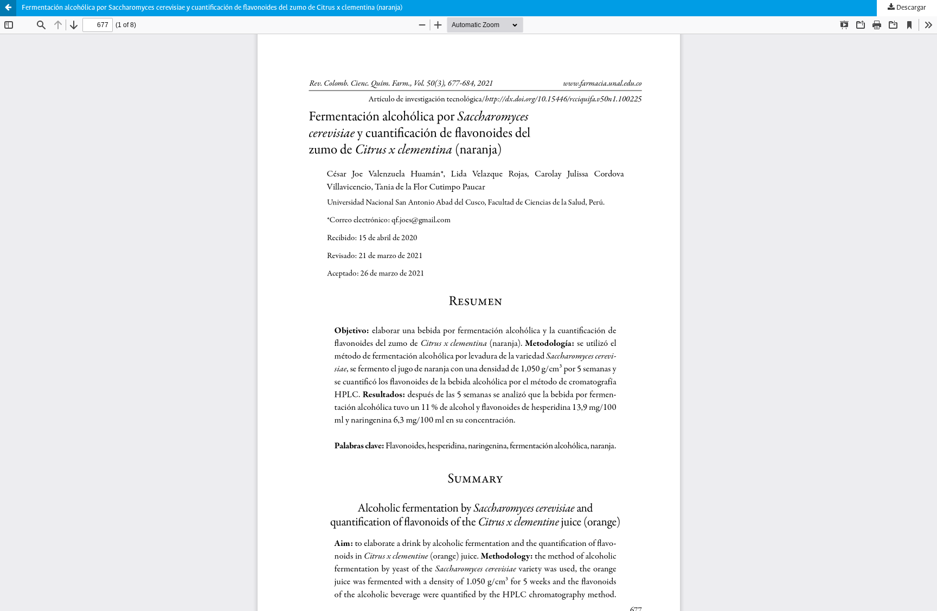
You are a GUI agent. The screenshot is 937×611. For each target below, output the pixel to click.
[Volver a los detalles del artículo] (8, 8)
